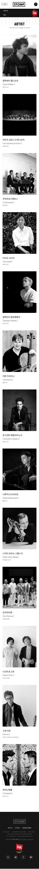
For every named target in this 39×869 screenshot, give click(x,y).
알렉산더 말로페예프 (11, 319)
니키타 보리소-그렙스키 (13, 555)
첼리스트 (5, 383)
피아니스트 (6, 87)
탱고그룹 (5, 205)
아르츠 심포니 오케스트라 (13, 142)
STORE (4, 4)
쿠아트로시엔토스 (10, 201)
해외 (4, 15)
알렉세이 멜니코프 (10, 82)
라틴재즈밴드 (6, 619)
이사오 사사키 (8, 260)
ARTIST (5, 11)
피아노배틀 (7, 792)
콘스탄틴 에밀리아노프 (12, 437)
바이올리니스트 (7, 560)
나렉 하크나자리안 (10, 496)
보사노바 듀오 (6, 678)
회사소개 (10, 828)
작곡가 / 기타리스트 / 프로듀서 (11, 737)
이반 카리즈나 (8, 378)
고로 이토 (7, 733)
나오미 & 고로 (8, 673)
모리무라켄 (8, 614)
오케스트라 (6, 146)
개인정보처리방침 (26, 828)
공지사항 (17, 828)
